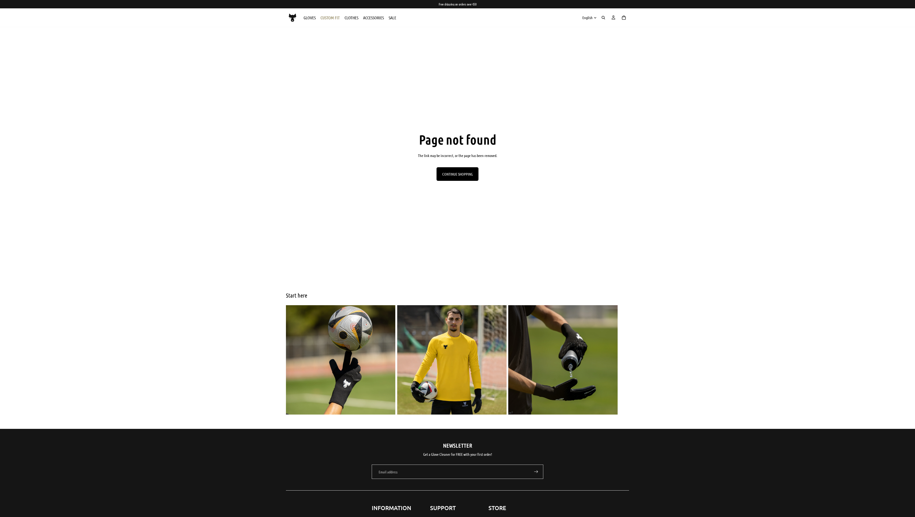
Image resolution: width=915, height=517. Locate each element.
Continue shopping (457, 174)
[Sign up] (536, 472)
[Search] (603, 17)
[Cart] (624, 17)
